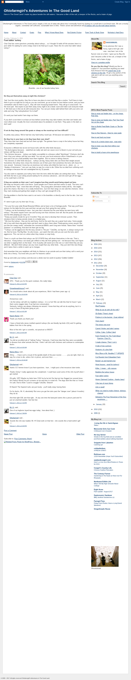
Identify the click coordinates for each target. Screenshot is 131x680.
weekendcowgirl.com (102, 460)
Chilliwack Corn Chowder (103, 431)
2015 (96, 248)
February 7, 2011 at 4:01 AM (18, 311)
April (98, 296)
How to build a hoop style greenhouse (105, 152)
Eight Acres (98, 489)
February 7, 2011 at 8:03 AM (18, 332)
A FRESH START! (100, 450)
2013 (96, 255)
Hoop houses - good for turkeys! (107, 364)
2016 (96, 244)
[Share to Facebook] (34, 261)
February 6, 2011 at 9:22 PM (18, 284)
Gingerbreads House (102, 509)
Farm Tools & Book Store (94, 32)
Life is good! (100, 387)
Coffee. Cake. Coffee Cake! (105, 332)
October (99, 273)
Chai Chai (13, 278)
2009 (96, 413)
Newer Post (8, 434)
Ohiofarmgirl (14, 364)
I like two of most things (104, 383)
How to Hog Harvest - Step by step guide (106, 133)
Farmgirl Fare (99, 501)
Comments (98, 201)
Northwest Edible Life (102, 482)
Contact (23, 32)
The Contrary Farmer (102, 474)
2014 (96, 252)
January (99, 404)
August (99, 281)
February (99, 303)
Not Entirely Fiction (74, 32)
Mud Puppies (100, 306)
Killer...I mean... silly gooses (106, 368)
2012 (96, 259)
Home (6, 32)
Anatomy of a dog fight (103, 350)
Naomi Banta (14, 316)
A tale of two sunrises (103, 346)
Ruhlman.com (99, 454)
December (100, 266)
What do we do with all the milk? (107, 310)
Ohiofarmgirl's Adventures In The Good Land (41, 11)
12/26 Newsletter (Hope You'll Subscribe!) (108, 456)
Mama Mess (14, 352)
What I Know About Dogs (54, 32)
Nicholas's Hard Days (116, 32)
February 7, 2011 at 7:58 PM (18, 413)
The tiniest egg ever (102, 325)
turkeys (11, 266)
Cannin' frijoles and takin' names (107, 328)
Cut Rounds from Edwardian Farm (108, 357)
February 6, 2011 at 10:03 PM (18, 294)
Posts (96, 197)
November (100, 269)
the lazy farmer (100, 435)
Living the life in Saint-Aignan (106, 423)
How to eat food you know (100, 137)
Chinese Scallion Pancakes (103, 470)
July (98, 284)
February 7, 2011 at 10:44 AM (18, 360)
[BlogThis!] (29, 261)
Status (96, 425)
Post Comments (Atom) (23, 439)
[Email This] (26, 261)
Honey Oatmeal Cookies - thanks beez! (110, 379)
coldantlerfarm (99, 448)
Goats (32, 32)
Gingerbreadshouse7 (17, 288)
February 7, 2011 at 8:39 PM (18, 426)
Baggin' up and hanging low (105, 361)
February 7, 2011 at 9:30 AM (18, 347)
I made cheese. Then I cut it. (106, 342)
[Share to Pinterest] (36, 261)
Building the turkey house (104, 372)
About (14, 32)
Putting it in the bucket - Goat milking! (109, 317)
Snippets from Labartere (103, 443)
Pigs (39, 32)
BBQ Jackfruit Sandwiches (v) (104, 497)
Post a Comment (10, 430)
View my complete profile (100, 62)
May (98, 292)
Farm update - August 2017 (103, 492)
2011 (96, 263)
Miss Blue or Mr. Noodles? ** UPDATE (109, 353)
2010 (96, 409)
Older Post (80, 434)
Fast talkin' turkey (102, 376)
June (98, 288)
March (98, 299)
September (100, 277)
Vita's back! (99, 321)
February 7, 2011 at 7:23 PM (18, 403)
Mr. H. (12, 337)
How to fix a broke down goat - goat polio (106, 142)
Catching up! (98, 445)
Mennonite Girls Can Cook (104, 429)
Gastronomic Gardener (103, 495)
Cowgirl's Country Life (103, 468)
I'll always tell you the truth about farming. (100, 26)
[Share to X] (31, 261)
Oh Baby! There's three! (104, 314)
